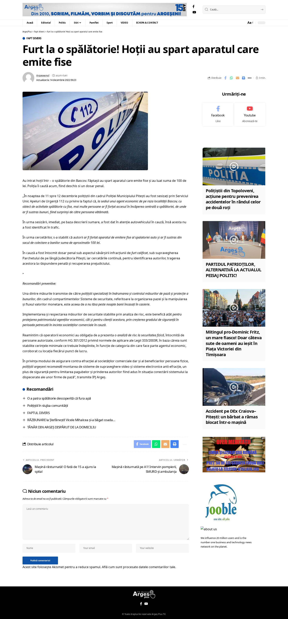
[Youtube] (249, 114)
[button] (250, 22)
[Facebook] (194, 6)
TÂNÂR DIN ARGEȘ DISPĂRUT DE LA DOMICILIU (61, 427)
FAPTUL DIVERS (38, 413)
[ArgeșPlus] (105, 9)
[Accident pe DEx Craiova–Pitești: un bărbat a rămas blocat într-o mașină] (234, 387)
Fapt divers (33, 38)
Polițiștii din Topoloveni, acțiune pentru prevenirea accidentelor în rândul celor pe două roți (233, 198)
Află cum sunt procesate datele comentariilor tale (138, 567)
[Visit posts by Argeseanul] (28, 78)
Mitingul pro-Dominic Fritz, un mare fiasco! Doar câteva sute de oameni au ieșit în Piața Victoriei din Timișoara (234, 343)
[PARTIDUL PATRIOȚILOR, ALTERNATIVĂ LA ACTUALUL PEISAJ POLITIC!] (234, 240)
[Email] (237, 78)
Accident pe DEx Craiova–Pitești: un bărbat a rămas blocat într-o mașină (232, 416)
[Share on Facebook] (225, 78)
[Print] (243, 78)
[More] (249, 78)
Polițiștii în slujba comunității (47, 405)
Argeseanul (42, 75)
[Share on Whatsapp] (231, 78)
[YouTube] (194, 12)
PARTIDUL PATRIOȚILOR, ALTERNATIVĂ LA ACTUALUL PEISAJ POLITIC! (233, 269)
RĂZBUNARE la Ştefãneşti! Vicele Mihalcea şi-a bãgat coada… (71, 420)
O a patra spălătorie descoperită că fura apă (59, 398)
